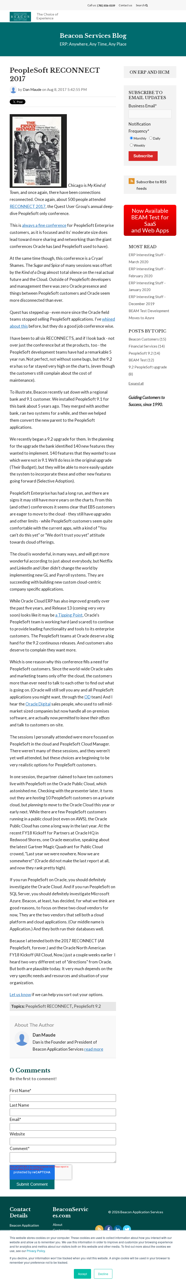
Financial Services (147, 346)
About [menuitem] (57, 1224)
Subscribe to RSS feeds (151, 184)
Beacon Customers (147, 339)
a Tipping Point (69, 615)
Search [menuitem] (140, 5)
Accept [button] (82, 1274)
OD (87, 696)
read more (93, 1049)
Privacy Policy (36, 1251)
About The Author (34, 1025)
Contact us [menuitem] (125, 5)
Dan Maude (32, 89)
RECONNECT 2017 (28, 206)
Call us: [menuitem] (101, 5)
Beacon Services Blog (93, 35)
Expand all (136, 383)
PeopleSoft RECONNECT (48, 1006)
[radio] (138, 138)
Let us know (20, 994)
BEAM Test (141, 360)
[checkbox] (150, 142)
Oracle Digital (38, 703)
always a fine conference (44, 225)
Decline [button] (103, 1274)
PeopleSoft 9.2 (87, 1006)
